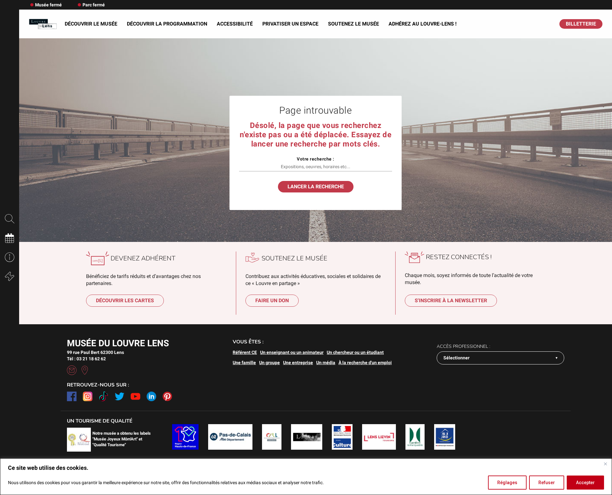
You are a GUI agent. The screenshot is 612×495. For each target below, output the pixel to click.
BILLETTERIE (581, 24)
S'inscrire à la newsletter (451, 300)
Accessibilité (235, 24)
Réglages (507, 482)
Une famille (244, 362)
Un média (325, 362)
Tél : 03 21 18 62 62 (86, 358)
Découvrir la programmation (167, 24)
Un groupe (269, 362)
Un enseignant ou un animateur (292, 352)
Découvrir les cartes (125, 300)
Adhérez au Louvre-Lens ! (422, 24)
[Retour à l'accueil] (43, 24)
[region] (306, 476)
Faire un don (272, 300)
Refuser (546, 482)
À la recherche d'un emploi (365, 362)
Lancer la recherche (316, 187)
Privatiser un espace (290, 24)
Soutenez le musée (353, 24)
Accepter (585, 482)
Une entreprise (298, 362)
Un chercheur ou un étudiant (355, 352)
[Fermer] (605, 464)
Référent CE (245, 352)
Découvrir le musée (91, 24)
